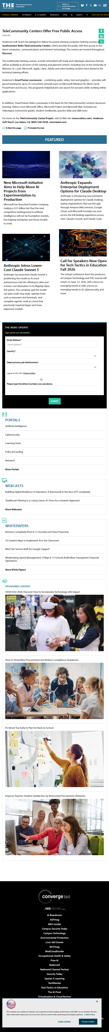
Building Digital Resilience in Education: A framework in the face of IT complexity (47, 491)
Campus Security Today (54, 928)
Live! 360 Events (54, 942)
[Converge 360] (54, 897)
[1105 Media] (55, 908)
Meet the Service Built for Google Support (27, 549)
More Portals (12, 469)
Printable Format (36, 127)
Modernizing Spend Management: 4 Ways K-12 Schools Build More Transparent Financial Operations (52, 559)
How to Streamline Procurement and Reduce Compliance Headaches (41, 659)
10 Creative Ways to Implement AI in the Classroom (32, 540)
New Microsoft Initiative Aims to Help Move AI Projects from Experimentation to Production (23, 191)
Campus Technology (54, 933)
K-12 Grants (40, 15)
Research (54, 15)
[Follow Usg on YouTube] (95, 5)
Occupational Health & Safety (54, 955)
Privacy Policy (29, 373)
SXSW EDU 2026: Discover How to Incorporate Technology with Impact (42, 591)
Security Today (54, 974)
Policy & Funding (14, 451)
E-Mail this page (13, 127)
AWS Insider (54, 924)
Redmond (54, 965)
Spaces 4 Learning (54, 978)
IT (87, 15)
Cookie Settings (64, 1021)
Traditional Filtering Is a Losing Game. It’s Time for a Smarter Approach (42, 500)
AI (72, 15)
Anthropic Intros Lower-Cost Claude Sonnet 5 (23, 267)
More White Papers (15, 569)
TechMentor (54, 983)
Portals (12, 419)
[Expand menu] (104, 6)
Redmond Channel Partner (54, 969)
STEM (65, 15)
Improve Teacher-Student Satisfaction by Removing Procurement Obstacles (45, 795)
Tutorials (27, 15)
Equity (79, 15)
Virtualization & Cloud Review (54, 996)
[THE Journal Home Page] (17, 5)
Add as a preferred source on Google (69, 6)
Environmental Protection (55, 937)
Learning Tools (13, 443)
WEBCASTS (14, 485)
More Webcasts (13, 509)
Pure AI (54, 960)
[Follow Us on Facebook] (86, 5)
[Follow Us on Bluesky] (82, 5)
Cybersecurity (12, 434)
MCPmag (54, 946)
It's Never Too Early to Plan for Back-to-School (29, 727)
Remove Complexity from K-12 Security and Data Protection (37, 531)
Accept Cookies (88, 1021)
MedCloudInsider (54, 951)
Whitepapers (17, 525)
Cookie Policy (89, 1014)
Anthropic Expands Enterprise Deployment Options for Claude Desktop (83, 186)
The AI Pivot (54, 992)
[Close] (97, 1001)
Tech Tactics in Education (54, 987)
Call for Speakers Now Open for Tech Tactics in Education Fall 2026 (83, 265)
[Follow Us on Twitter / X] (91, 5)
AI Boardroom (54, 915)
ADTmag (54, 919)
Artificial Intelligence (16, 426)
